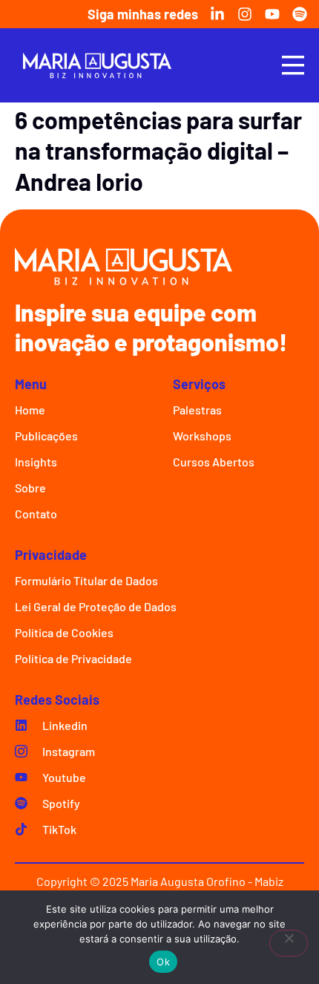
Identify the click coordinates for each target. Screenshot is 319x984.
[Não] (288, 943)
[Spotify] (300, 14)
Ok (163, 962)
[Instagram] (245, 14)
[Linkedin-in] (217, 14)
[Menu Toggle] (293, 65)
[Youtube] (272, 14)
